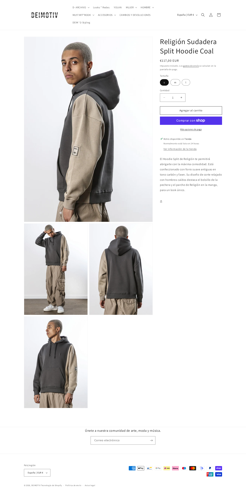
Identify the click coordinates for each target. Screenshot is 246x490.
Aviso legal (90, 485)
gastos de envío (191, 65)
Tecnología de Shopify (51, 485)
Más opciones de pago (191, 129)
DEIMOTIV (36, 485)
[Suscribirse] (151, 440)
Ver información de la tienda (180, 149)
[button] (80, 7)
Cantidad (164, 90)
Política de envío (73, 485)
